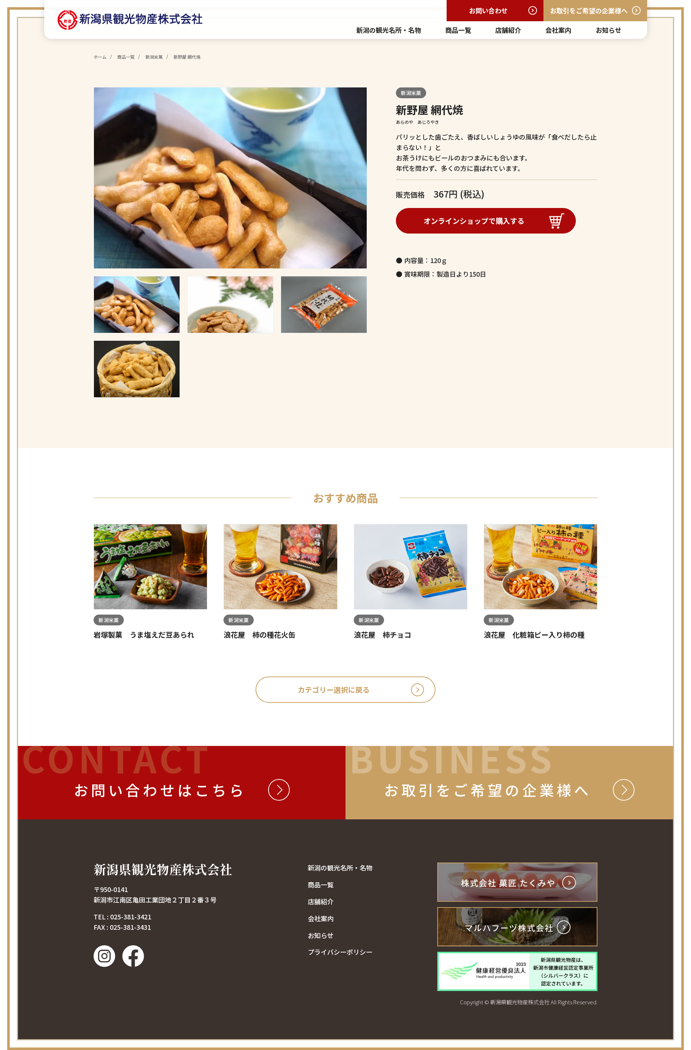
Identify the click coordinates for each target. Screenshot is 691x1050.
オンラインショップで (474, 221)
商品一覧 (458, 30)
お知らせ (609, 30)
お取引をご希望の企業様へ (589, 10)
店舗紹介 (508, 30)
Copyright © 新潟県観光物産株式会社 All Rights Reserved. (528, 1002)
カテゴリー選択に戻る (334, 689)
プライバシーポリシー (340, 951)
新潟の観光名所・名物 (388, 30)
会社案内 (558, 30)
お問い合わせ (488, 10)
